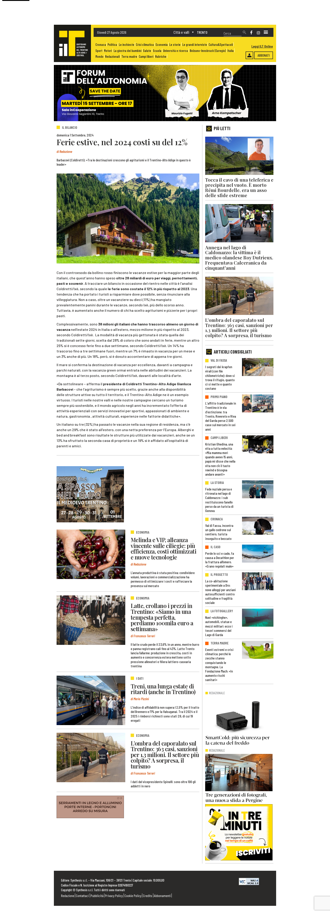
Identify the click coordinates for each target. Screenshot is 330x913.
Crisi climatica (145, 45)
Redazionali (112, 56)
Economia (162, 45)
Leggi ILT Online (262, 46)
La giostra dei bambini (127, 51)
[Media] (266, 32)
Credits (147, 895)
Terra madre (129, 56)
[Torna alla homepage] (72, 43)
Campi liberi (146, 56)
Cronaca (100, 45)
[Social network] (251, 32)
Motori (108, 51)
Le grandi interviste (194, 45)
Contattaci (82, 895)
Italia (230, 51)
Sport (98, 51)
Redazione (67, 895)
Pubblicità (97, 895)
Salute (147, 51)
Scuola (157, 51)
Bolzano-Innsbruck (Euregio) (208, 51)
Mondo (99, 56)
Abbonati (263, 55)
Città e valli (181, 32)
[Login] (249, 55)
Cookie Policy (133, 895)
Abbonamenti (162, 895)
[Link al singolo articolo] (91, 554)
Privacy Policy (114, 895)
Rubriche (160, 56)
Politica (112, 45)
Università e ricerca (175, 51)
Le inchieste (126, 45)
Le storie (174, 45)
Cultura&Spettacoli (221, 45)
